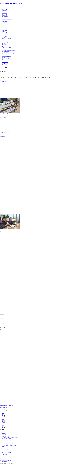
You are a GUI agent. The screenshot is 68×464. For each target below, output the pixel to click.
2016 (3, 422)
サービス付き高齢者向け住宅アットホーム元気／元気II (7, 55)
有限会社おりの (5, 460)
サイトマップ (4, 25)
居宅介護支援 (4, 10)
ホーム (3, 8)
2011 (3, 426)
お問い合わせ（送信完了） (7, 47)
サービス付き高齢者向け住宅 (5, 15)
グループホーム (5, 9)
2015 (3, 423)
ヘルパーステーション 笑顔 (7, 52)
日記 (5, 73)
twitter (4, 459)
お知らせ (3, 433)
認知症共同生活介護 (5, 436)
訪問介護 (3, 11)
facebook (1, 459)
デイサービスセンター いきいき (8, 53)
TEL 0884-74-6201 (3, 461)
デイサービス (4, 13)
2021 (3, 416)
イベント (3, 431)
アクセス (3, 20)
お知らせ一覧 (4, 49)
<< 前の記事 (2, 323)
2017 (3, 421)
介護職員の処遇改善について (7, 19)
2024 (3, 413)
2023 (3, 414)
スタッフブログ (5, 16)
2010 (3, 427)
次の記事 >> (2, 325)
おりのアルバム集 (5, 22)
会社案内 (3, 17)
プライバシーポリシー (6, 23)
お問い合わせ (4, 21)
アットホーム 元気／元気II (9, 439)
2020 (3, 417)
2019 (3, 419)
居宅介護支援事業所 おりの (7, 51)
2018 (3, 420)
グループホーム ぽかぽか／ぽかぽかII (9, 50)
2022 (3, 415)
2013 (3, 425)
